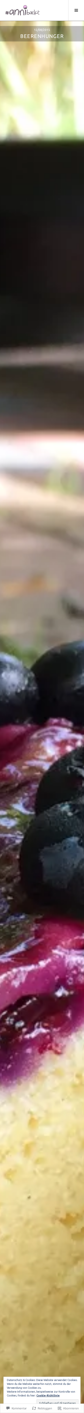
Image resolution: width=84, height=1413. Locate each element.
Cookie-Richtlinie (48, 1395)
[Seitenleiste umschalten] (76, 10)
